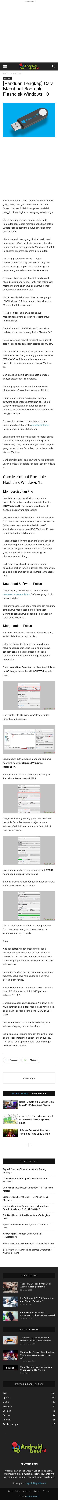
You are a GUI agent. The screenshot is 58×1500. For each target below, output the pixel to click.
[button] (5, 66)
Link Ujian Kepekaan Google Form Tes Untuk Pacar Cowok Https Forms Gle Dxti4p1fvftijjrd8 (26, 1207)
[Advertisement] (29, 32)
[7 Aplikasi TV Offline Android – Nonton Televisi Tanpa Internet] (10, 1340)
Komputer (17, 73)
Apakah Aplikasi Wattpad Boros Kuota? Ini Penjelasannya (22, 1235)
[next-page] (31, 1145)
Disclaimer (26, 1491)
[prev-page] (26, 1145)
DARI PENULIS (39, 1093)
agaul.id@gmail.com (36, 1483)
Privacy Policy (14, 1491)
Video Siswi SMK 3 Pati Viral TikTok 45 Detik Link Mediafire (25, 1198)
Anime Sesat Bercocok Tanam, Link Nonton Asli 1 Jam (28, 1244)
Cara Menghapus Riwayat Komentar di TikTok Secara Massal (28, 1189)
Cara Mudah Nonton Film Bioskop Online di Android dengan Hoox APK (37, 1355)
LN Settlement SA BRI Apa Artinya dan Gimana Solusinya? (25, 1180)
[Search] (54, 66)
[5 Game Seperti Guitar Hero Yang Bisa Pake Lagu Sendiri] (10, 1133)
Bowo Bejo (29, 1078)
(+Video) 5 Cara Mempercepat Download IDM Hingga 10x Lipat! (36, 1119)
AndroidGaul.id (32, 1496)
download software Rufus (16, 594)
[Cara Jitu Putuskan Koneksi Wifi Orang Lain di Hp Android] (10, 1367)
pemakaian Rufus (40, 425)
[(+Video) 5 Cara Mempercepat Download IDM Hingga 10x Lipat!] (10, 1119)
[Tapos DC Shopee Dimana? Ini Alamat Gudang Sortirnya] (10, 1287)
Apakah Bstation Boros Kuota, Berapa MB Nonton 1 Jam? (27, 1226)
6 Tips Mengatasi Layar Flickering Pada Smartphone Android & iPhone (27, 1251)
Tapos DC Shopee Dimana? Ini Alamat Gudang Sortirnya (24, 1171)
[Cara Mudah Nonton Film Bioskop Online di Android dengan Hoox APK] (10, 1355)
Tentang (46, 1491)
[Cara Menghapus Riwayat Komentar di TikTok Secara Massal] (10, 1316)
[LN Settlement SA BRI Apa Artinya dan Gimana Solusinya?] (10, 1302)
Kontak (37, 1491)
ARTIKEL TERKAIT (20, 1093)
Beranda (6, 73)
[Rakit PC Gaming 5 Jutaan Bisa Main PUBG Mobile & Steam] (10, 1104)
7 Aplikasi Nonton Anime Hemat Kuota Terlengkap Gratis (26, 1217)
